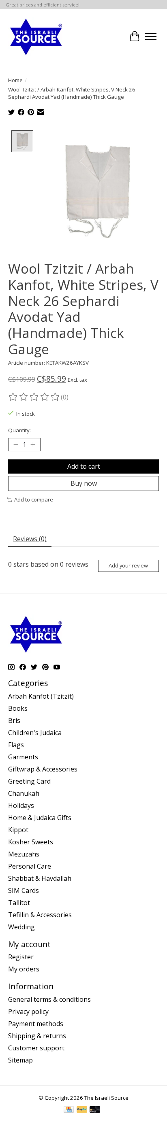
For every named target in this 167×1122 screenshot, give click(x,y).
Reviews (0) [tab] (30, 538)
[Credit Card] (69, 1110)
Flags (16, 744)
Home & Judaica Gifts (39, 817)
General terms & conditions (49, 999)
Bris (14, 720)
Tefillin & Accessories (40, 914)
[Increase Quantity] (33, 445)
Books (18, 708)
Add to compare (33, 499)
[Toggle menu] (151, 36)
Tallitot (19, 902)
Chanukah (23, 793)
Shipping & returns (37, 1035)
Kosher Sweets (30, 841)
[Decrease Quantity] (16, 445)
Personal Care (29, 866)
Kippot (18, 829)
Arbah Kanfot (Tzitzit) (41, 696)
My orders (23, 969)
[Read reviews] (34, 397)
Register (21, 956)
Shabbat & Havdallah (39, 878)
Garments (23, 756)
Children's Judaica (35, 732)
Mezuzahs (23, 854)
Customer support (36, 1047)
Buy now (84, 483)
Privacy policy (28, 1011)
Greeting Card (29, 781)
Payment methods (35, 1023)
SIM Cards (23, 890)
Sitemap (20, 1060)
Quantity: (19, 430)
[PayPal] (82, 1110)
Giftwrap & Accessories (42, 769)
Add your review (128, 565)
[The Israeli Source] (35, 36)
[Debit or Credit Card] (95, 1110)
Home (15, 80)
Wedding (21, 926)
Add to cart (83, 466)
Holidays (21, 805)
